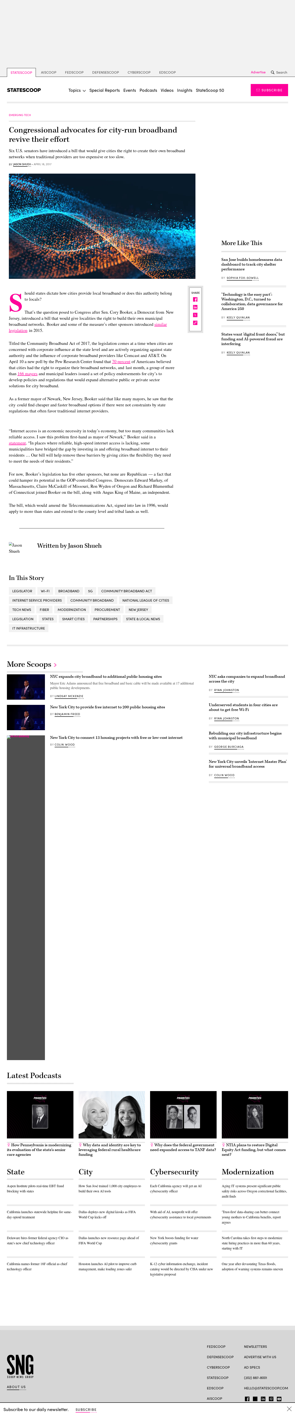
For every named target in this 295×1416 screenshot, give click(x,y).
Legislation (22, 619)
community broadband (92, 600)
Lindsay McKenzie (69, 696)
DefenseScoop (105, 72)
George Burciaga (229, 747)
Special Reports (104, 90)
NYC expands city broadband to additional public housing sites (106, 676)
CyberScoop (139, 72)
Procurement (107, 609)
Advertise (258, 72)
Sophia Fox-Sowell (243, 278)
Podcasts (148, 90)
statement (17, 443)
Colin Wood (65, 744)
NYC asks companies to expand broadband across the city (247, 679)
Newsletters (255, 1346)
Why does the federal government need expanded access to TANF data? (183, 1147)
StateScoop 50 (210, 90)
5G (90, 591)
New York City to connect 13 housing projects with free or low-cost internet (116, 737)
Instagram (271, 1398)
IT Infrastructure (28, 628)
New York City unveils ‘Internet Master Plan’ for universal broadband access (248, 764)
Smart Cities (73, 619)
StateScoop (21, 72)
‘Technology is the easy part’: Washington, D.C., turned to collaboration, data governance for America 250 (252, 302)
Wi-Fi (45, 591)
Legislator (22, 591)
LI (261, 1398)
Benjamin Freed (67, 714)
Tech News (21, 609)
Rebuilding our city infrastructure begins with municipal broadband (245, 736)
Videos (167, 90)
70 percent (121, 361)
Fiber (44, 609)
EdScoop (167, 72)
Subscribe (272, 90)
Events (129, 90)
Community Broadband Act (126, 591)
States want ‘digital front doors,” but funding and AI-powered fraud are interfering (253, 339)
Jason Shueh (22, 164)
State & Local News (143, 619)
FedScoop (74, 72)
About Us (16, 1387)
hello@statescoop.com (266, 1388)
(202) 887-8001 (255, 1377)
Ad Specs (252, 1367)
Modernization (72, 609)
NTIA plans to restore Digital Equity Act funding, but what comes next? (254, 1149)
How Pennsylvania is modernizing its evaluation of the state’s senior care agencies (39, 1149)
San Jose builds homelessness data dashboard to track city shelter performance (251, 264)
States (48, 619)
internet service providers (37, 600)
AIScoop (48, 72)
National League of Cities (145, 600)
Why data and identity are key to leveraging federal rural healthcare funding (110, 1149)
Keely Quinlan (238, 317)
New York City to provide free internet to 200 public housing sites (107, 707)
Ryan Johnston (226, 690)
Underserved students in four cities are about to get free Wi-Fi (243, 707)
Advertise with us (260, 1357)
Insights (184, 90)
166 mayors (27, 373)
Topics (74, 90)
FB (246, 1398)
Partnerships (105, 619)
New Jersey (138, 609)
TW (254, 1398)
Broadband (68, 591)
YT (278, 1398)
